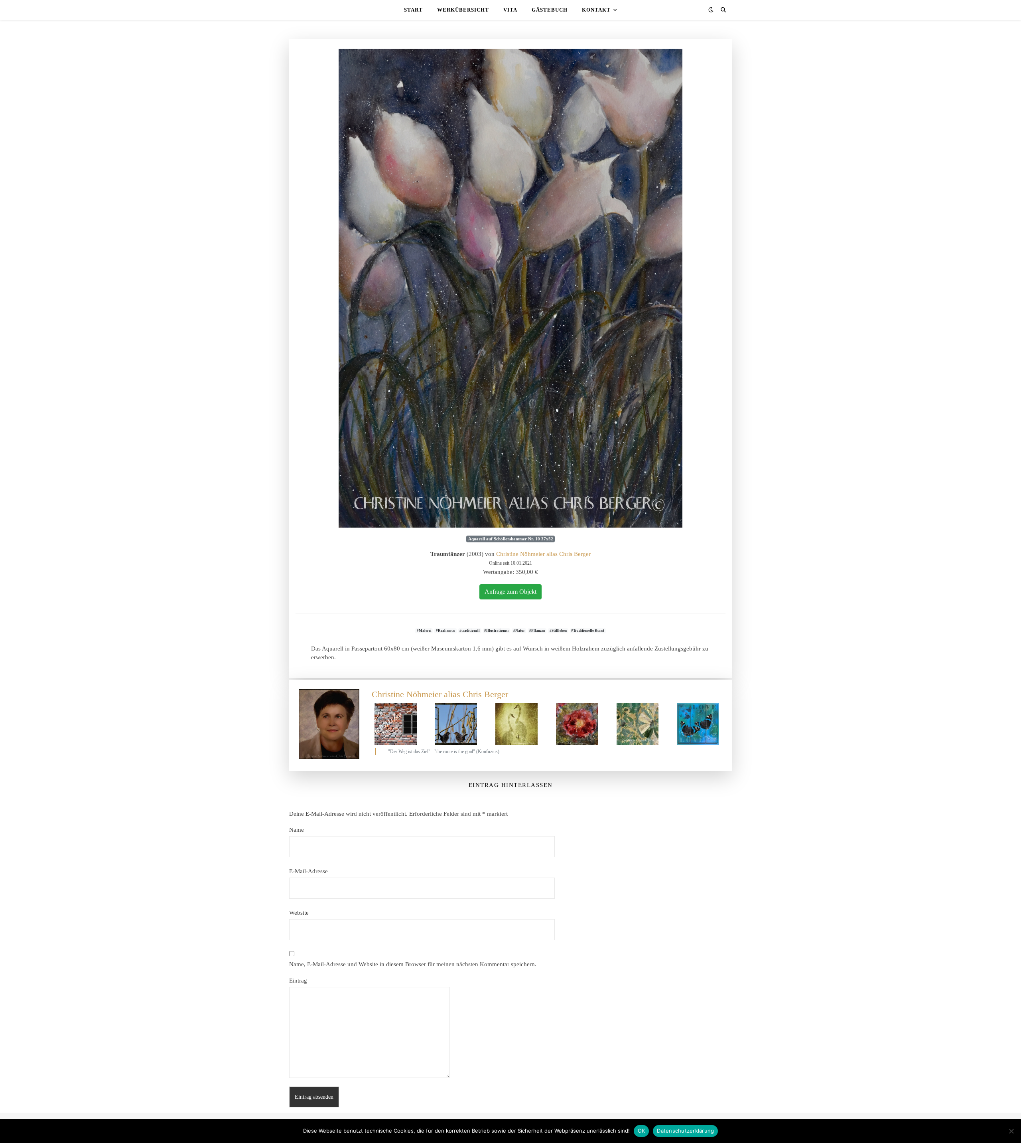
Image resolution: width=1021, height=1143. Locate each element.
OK (641, 1130)
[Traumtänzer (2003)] (510, 288)
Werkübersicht (463, 10)
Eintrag (298, 980)
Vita (510, 10)
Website (299, 913)
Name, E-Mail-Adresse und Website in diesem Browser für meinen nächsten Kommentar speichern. (412, 964)
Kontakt (596, 10)
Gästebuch (550, 10)
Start (413, 10)
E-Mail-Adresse (308, 871)
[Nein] (1011, 1131)
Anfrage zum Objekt (510, 591)
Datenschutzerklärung (685, 1130)
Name (296, 830)
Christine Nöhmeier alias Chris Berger (543, 554)
